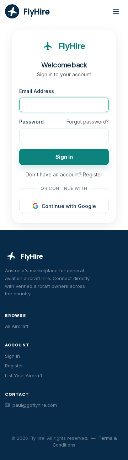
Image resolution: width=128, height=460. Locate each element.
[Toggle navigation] (116, 11)
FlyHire (32, 256)
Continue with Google (69, 206)
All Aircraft (16, 326)
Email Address (36, 91)
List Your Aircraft (23, 375)
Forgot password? (87, 122)
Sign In (64, 157)
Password (31, 122)
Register (92, 174)
